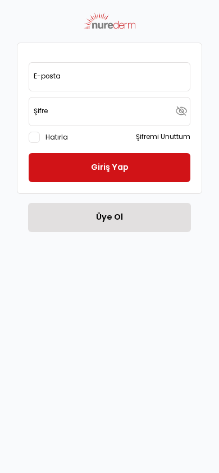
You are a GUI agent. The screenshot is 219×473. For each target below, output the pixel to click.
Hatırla (56, 137)
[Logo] (109, 21)
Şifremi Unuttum (163, 136)
